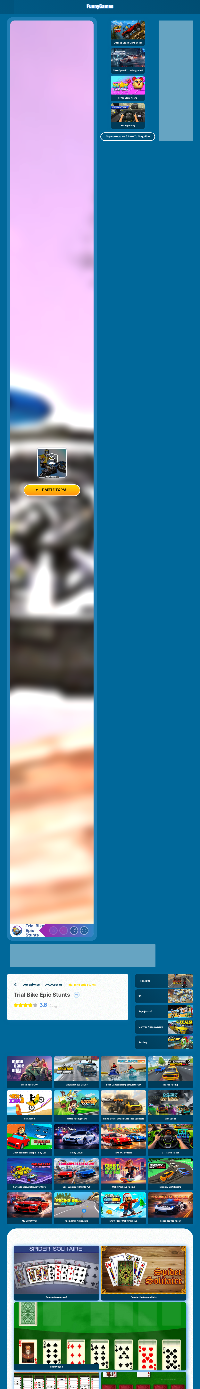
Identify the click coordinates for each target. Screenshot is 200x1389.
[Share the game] (74, 930)
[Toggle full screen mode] (84, 930)
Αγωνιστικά (53, 984)
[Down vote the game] (63, 930)
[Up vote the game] (53, 930)
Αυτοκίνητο (31, 984)
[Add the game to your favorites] (77, 995)
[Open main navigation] (7, 7)
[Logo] (100, 7)
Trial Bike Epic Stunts (81, 984)
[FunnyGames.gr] (16, 985)
